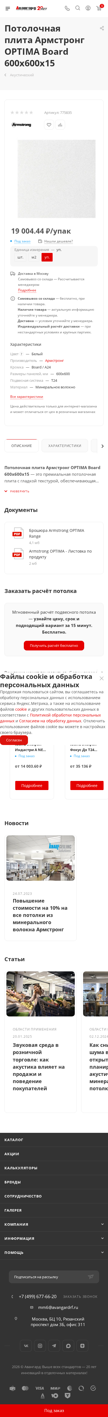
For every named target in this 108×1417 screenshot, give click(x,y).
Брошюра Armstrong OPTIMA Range (56, 533)
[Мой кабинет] (88, 8)
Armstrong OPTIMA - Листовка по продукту (60, 554)
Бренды (12, 1182)
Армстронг (54, 360)
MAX (68, 1346)
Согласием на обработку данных (50, 720)
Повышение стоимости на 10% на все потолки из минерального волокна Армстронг (40, 915)
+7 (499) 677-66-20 (37, 1296)
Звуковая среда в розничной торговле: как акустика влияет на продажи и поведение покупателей (39, 1067)
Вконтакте (26, 1346)
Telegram (54, 1346)
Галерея (13, 1210)
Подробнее (27, 290)
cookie (21, 709)
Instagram (40, 1346)
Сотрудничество (23, 1196)
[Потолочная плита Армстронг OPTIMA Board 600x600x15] (56, 178)
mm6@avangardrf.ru (58, 1307)
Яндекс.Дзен (82, 1346)
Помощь (14, 1252)
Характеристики (64, 445)
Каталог (13, 1139)
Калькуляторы (21, 1167)
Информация (19, 1238)
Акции (11, 1153)
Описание (21, 445)
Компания (16, 1224)
